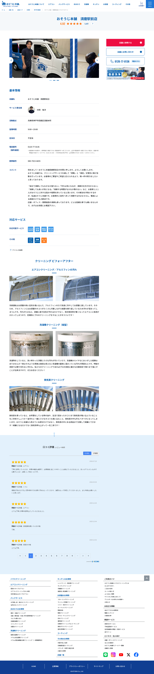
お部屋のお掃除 (63, 595)
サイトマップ (98, 666)
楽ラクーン (108, 632)
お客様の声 (108, 616)
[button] (50, 80)
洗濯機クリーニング (18, 630)
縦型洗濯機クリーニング (18, 635)
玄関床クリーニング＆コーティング (68, 624)
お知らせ (107, 602)
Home (33, 666)
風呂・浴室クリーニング (18, 613)
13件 (86, 24)
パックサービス (64, 4)
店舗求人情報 (109, 648)
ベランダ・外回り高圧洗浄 (66, 648)
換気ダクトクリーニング (65, 626)
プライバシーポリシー (77, 666)
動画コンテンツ (109, 613)
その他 (127, 4)
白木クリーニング (63, 618)
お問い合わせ (120, 666)
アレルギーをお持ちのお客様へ (114, 599)
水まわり (77, 4)
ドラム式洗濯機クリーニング (19, 637)
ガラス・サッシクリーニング (66, 616)
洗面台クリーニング (17, 626)
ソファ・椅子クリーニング (66, 605)
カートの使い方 (109, 591)
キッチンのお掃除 (64, 579)
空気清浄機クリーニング (65, 629)
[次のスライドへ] (97, 60)
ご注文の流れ (109, 588)
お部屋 (105, 4)
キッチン (96, 4)
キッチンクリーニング (64, 586)
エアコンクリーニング (18, 584)
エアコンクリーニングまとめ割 (20, 591)
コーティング (116, 4)
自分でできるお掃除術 (111, 610)
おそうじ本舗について (36, 4)
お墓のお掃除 (62, 651)
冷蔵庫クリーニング (64, 588)
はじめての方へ (109, 586)
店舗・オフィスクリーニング (113, 640)
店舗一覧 (60, 655)
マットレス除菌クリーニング (66, 602)
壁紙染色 (60, 610)
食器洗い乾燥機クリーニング (66, 591)
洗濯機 (86, 4)
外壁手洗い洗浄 (62, 643)
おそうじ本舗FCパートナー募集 (114, 645)
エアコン (51, 4)
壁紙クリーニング (63, 613)
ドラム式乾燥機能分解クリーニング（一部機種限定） (27, 640)
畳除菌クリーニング (64, 621)
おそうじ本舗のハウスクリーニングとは (117, 583)
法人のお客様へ (109, 643)
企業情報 (55, 666)
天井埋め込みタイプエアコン (19, 594)
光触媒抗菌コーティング (65, 645)
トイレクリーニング (17, 624)
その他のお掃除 (63, 638)
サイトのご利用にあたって (113, 597)
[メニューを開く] (150, 4)
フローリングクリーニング (66, 599)
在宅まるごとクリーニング (19, 605)
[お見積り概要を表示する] (141, 4)
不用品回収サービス (111, 626)
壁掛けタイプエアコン (17, 588)
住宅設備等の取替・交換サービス (115, 629)
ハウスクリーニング (18, 579)
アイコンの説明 (17, 250)
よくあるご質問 (109, 594)
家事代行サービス (110, 624)
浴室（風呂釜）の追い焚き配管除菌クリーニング (25, 616)
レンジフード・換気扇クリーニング (68, 583)
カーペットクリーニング (65, 607)
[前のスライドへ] (11, 60)
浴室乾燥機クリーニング (18, 621)
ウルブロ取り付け (16, 618)
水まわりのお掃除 (17, 609)
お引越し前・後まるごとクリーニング (22, 602)
